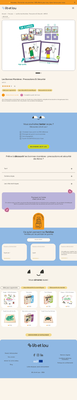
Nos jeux (11, 14)
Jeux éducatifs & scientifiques (27, 90)
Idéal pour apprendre (9, 90)
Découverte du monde (44, 90)
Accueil (4, 14)
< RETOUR (5, 16)
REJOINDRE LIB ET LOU (38, 146)
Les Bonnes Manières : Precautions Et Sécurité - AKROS (32, 14)
